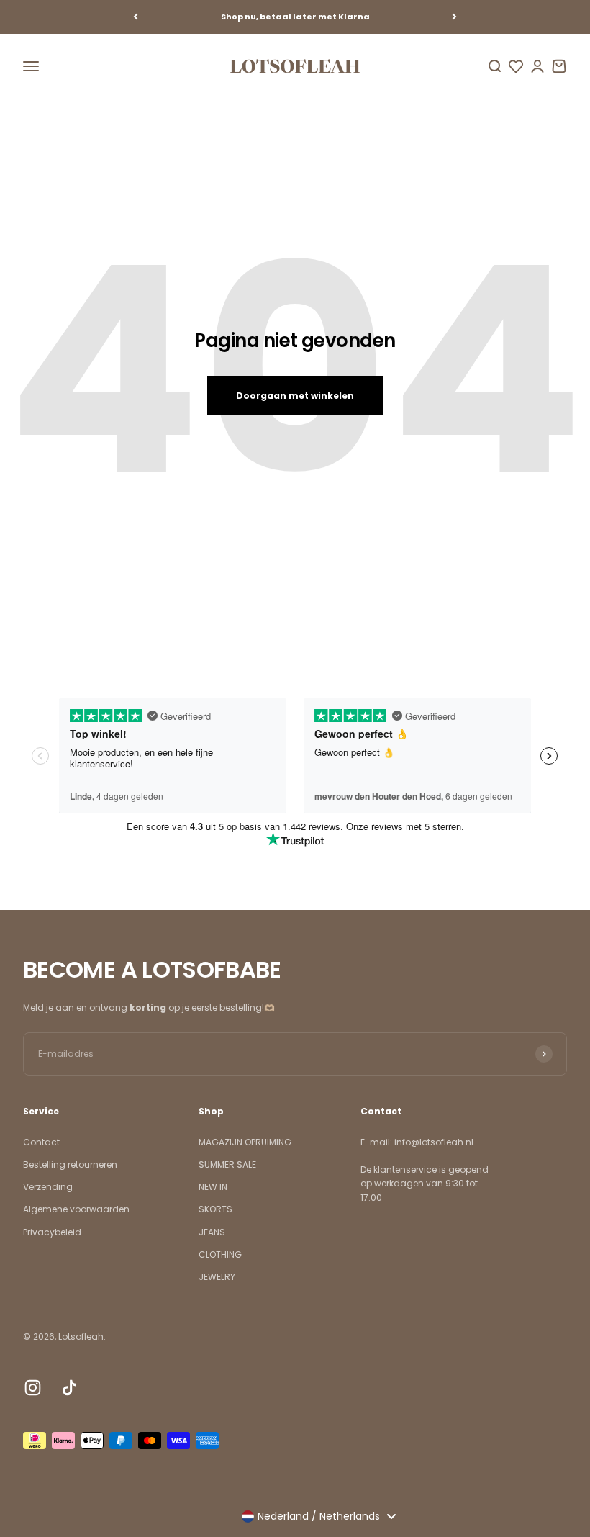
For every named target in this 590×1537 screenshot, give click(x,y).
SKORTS (215, 1209)
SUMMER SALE (227, 1164)
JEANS (212, 1232)
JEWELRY (217, 1277)
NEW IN (213, 1187)
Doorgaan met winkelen (295, 395)
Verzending (48, 1187)
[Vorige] (135, 17)
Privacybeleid (52, 1232)
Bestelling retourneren (70, 1164)
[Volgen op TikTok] (69, 1387)
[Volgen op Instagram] (32, 1387)
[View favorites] (516, 66)
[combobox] (318, 1516)
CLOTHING (220, 1254)
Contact (41, 1142)
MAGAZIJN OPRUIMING (245, 1142)
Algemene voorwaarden (76, 1209)
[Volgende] (454, 17)
